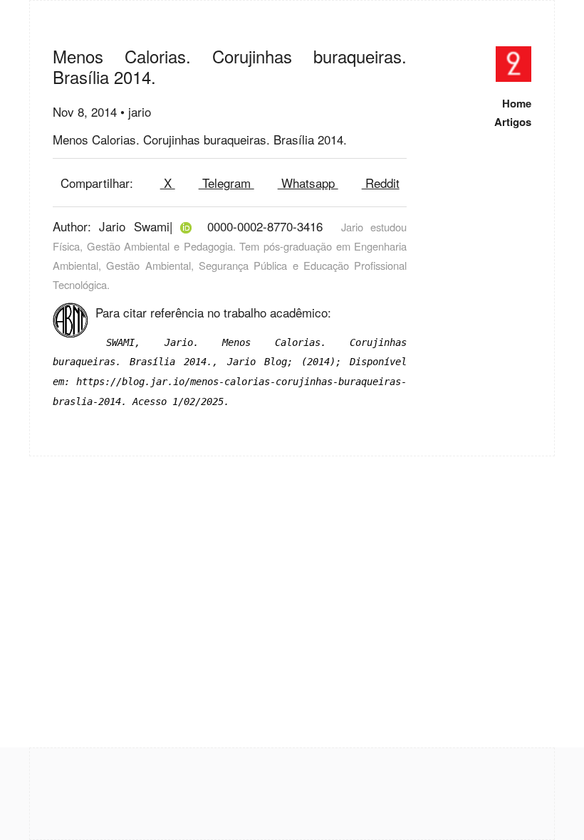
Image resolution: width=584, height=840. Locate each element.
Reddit (381, 182)
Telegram (226, 182)
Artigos (512, 122)
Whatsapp (308, 182)
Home (516, 103)
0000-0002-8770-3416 (265, 226)
